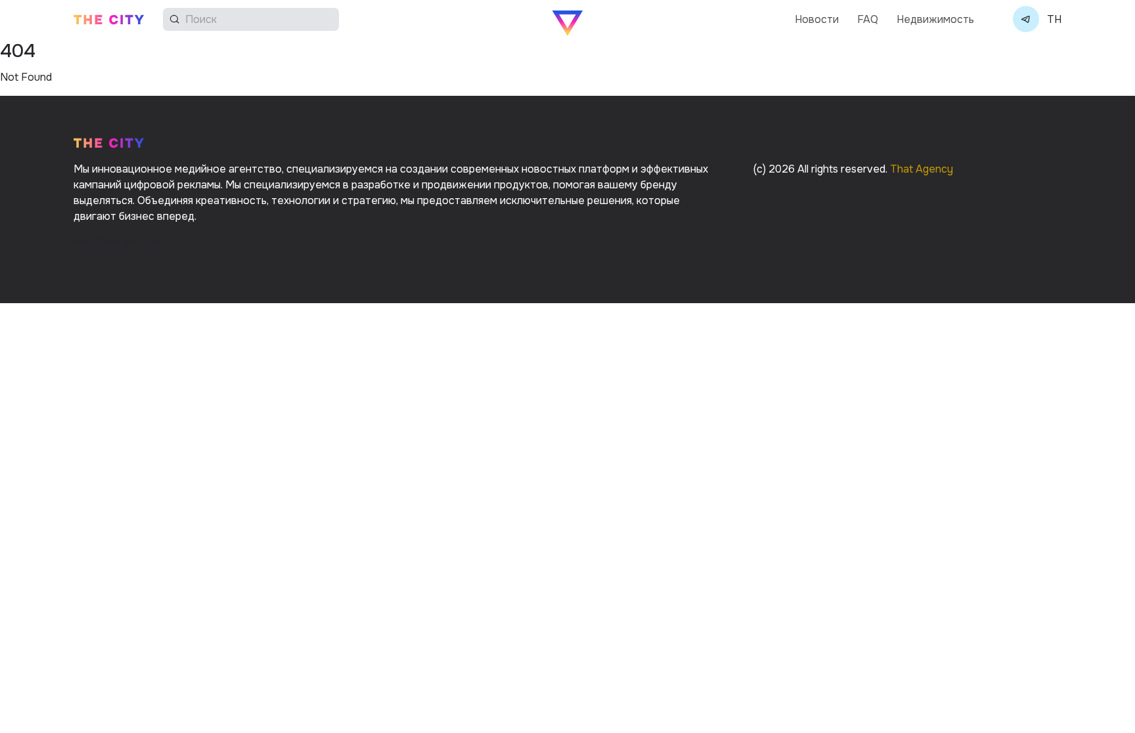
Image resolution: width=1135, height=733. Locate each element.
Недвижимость (935, 19)
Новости (817, 19)
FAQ (867, 19)
